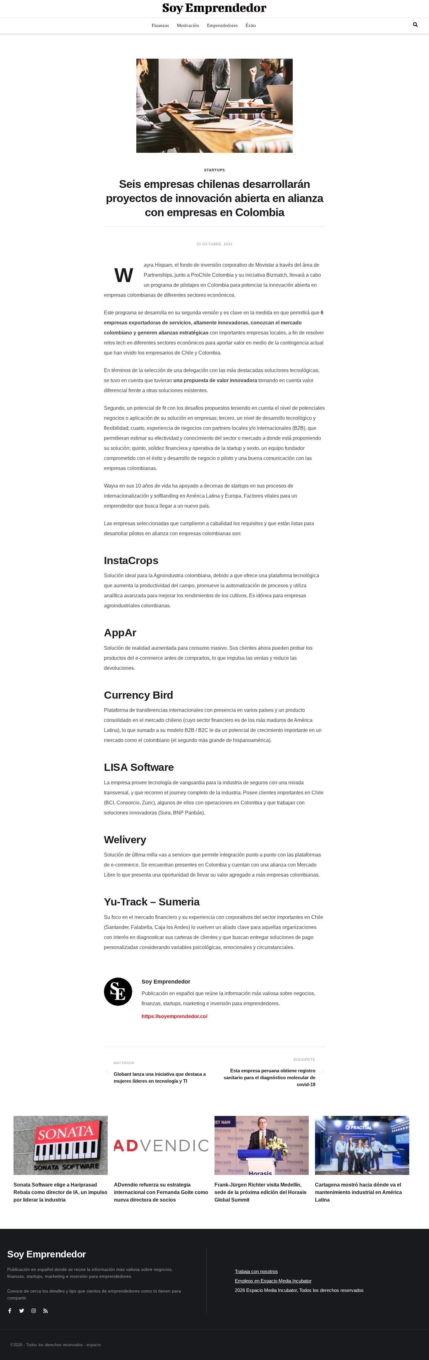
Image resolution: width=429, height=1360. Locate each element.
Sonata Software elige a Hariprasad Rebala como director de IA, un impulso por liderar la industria (60, 1192)
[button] (415, 24)
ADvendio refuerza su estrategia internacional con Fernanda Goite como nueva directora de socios (161, 1192)
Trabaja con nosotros (256, 1271)
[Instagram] (33, 1310)
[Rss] (45, 1310)
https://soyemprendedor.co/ (174, 1016)
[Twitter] (21, 1310)
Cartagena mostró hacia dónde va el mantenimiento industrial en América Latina (358, 1192)
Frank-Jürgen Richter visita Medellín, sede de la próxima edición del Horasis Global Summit (261, 1192)
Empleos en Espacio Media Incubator (273, 1280)
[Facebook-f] (9, 1310)
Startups (214, 170)
